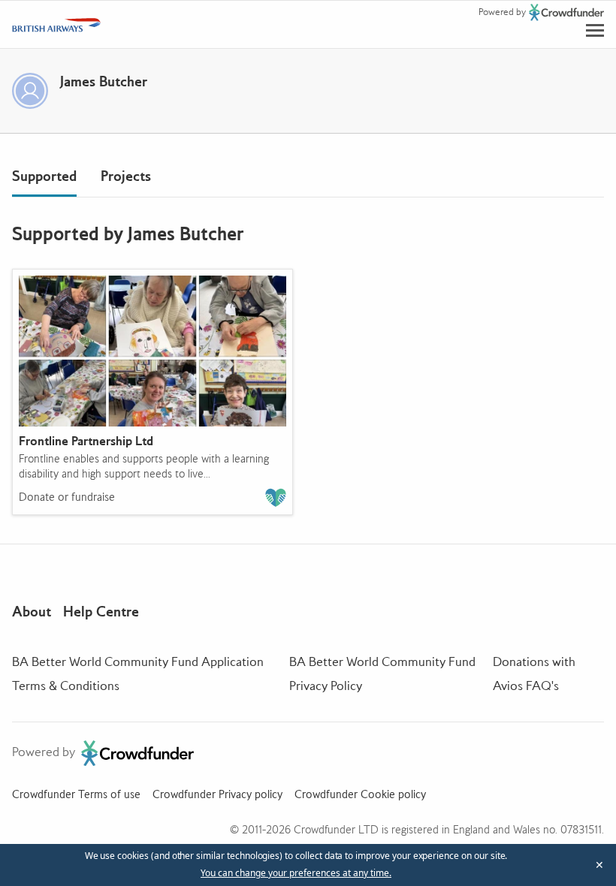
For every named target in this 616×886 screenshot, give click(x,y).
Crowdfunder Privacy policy (217, 794)
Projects (126, 176)
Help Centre (101, 611)
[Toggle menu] (595, 30)
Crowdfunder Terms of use (76, 794)
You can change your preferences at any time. (296, 873)
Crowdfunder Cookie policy (360, 794)
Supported (44, 176)
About (31, 611)
